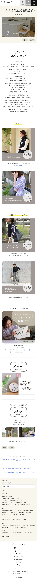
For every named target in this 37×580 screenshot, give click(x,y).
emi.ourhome (19, 551)
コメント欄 (27, 350)
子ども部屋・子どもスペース (21, 525)
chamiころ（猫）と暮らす (21, 527)
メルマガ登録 (19, 568)
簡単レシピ (26, 503)
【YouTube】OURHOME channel (22, 504)
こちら (24, 297)
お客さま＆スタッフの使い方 (9, 533)
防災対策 (28, 512)
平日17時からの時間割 (7, 501)
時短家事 (7, 512)
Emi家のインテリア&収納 (14, 510)
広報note (19, 562)
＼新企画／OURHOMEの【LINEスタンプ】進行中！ (18, 468)
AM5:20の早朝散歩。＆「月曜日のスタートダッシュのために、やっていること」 (19, 472)
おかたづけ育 (9, 525)
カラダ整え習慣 (5, 499)
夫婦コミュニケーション (8, 527)
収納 (3, 512)
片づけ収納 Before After (7, 503)
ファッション (14, 512)
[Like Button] (24, 40)
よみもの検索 (5, 536)
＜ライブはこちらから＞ (18, 165)
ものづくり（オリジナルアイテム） (25, 459)
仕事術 (24, 520)
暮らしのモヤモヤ (24, 514)
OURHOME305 (19, 548)
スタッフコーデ (18, 501)
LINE (19, 565)
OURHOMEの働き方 (6, 520)
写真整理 (32, 525)
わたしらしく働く (17, 520)
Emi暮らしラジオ (19, 556)
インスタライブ (15, 348)
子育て (3, 525)
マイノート (10, 514)
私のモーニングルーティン (17, 499)
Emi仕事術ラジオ (19, 559)
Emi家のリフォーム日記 (27, 510)
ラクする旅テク (18, 503)
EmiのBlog (4, 510)
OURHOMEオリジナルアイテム (24, 533)
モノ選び (4, 514)
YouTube (19, 553)
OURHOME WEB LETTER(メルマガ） (11, 459)
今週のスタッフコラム (7, 504)
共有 (33, 40)
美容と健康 (21, 512)
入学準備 (16, 514)
